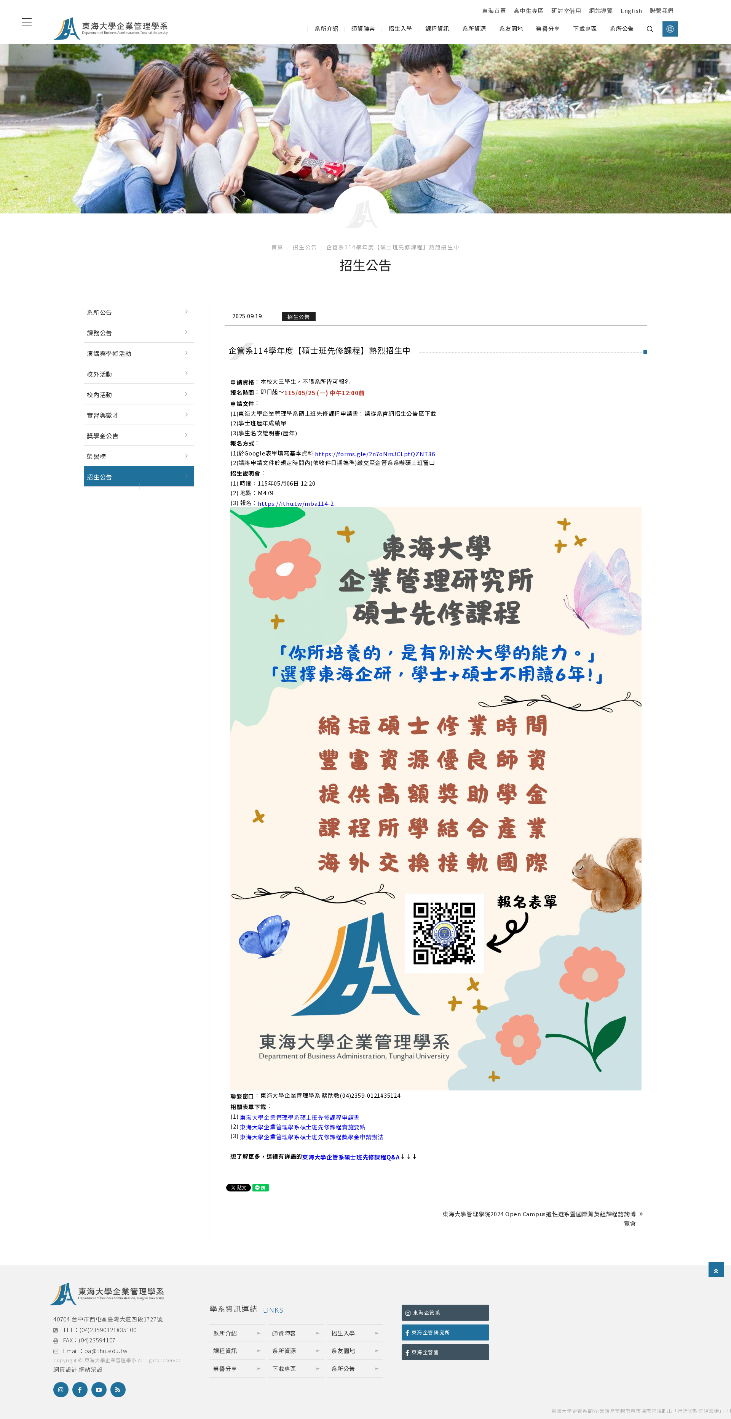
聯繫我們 (662, 10)
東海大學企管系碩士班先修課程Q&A (351, 1157)
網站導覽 (601, 10)
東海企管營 (425, 1352)
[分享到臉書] (80, 1389)
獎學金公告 (103, 435)
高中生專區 (529, 10)
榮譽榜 (96, 456)
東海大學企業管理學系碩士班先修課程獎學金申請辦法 (312, 1137)
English (631, 10)
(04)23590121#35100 (108, 1329)
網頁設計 (65, 1369)
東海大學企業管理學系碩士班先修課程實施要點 (303, 1127)
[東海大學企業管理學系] (110, 28)
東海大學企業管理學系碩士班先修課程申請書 (300, 1117)
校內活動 (99, 394)
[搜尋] (650, 29)
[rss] (118, 1389)
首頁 (277, 247)
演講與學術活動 (109, 353)
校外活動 (99, 373)
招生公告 (305, 247)
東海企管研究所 (431, 1332)
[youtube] (99, 1389)
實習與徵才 (103, 415)
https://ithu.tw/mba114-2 (296, 503)
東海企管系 (427, 1312)
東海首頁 (494, 10)
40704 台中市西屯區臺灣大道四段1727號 (108, 1319)
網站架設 (91, 1369)
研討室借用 (566, 10)
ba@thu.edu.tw (106, 1350)
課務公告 (99, 332)
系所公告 (99, 312)
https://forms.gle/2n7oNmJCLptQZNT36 (375, 454)
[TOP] (716, 1270)
